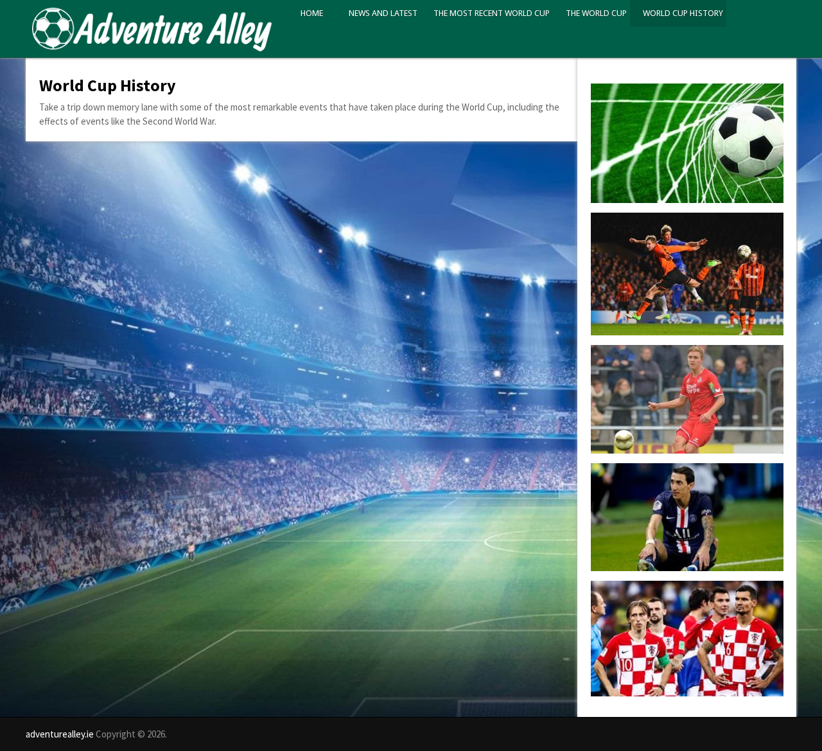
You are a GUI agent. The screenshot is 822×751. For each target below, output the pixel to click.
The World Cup (596, 13)
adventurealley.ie (60, 734)
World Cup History (683, 13)
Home (312, 13)
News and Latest (383, 13)
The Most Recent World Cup (491, 13)
